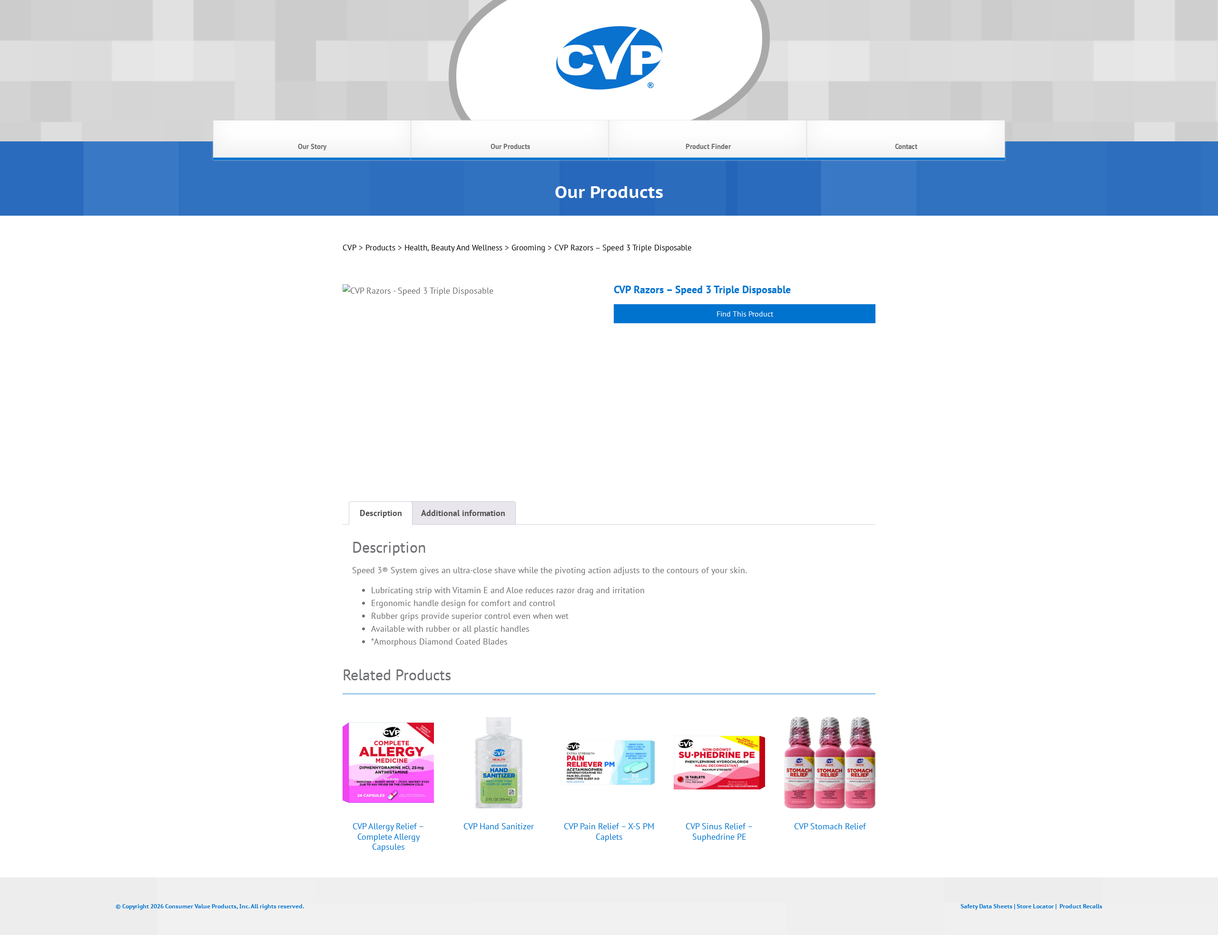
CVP (349, 247)
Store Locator (1035, 906)
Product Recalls (1081, 906)
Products (380, 247)
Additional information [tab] (463, 512)
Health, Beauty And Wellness (453, 247)
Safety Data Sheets (986, 906)
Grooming (528, 247)
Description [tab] (381, 512)
